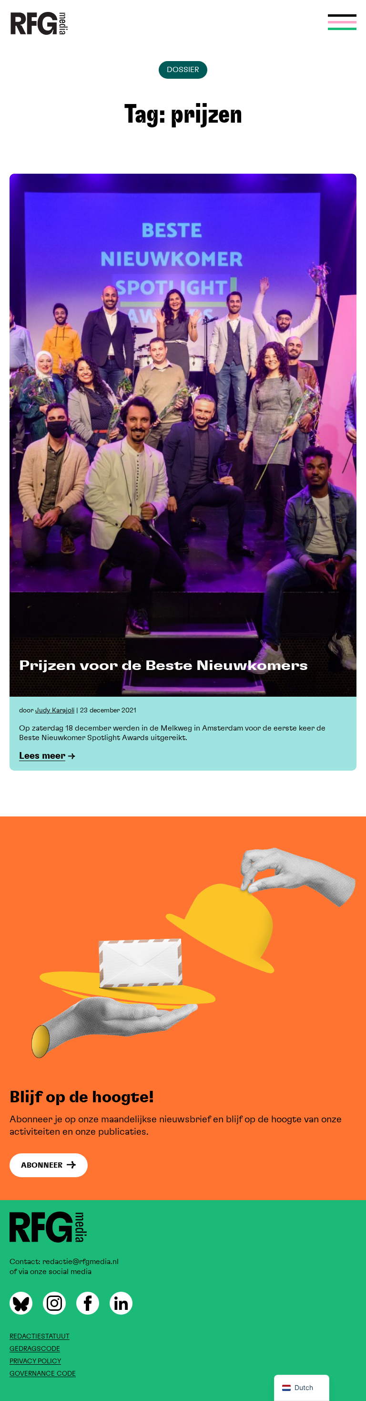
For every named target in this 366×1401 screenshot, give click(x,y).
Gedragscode (35, 1349)
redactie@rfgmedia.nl (80, 1261)
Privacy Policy (35, 1361)
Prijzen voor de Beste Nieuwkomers (163, 666)
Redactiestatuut (40, 1336)
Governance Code (43, 1373)
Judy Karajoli (54, 710)
